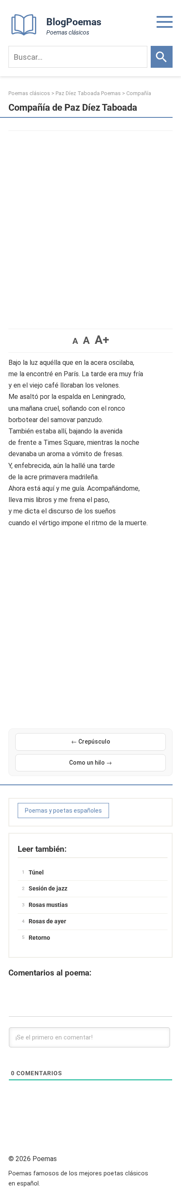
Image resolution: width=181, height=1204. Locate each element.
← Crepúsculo (90, 741)
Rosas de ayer (47, 921)
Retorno (39, 937)
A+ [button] (102, 340)
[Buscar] (162, 57)
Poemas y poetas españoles (63, 810)
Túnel (36, 872)
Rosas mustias (48, 904)
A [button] (75, 341)
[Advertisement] (90, 225)
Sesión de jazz (48, 888)
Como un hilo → (90, 762)
